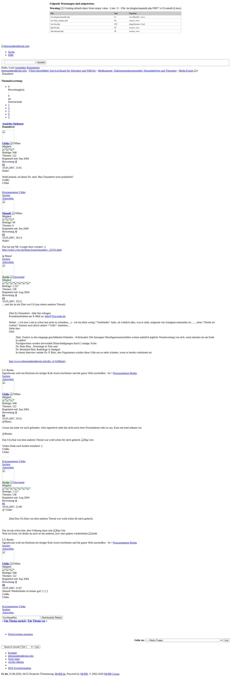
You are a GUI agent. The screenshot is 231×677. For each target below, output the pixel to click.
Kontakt (12, 652)
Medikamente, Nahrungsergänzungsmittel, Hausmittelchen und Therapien (137, 70)
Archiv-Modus (16, 662)
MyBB (84, 673)
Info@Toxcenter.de (55, 316)
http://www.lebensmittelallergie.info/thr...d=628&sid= (37, 361)
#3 (3, 298)
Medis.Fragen (186, 70)
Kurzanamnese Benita (125, 373)
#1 (3, 164)
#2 (3, 234)
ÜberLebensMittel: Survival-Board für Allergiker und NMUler (62, 70)
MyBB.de (60, 673)
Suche (11, 51)
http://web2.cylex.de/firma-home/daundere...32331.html (32, 249)
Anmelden (20, 67)
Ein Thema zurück (15, 620)
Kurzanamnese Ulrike (14, 192)
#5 (3, 503)
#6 (3, 585)
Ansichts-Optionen (13, 123)
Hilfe (11, 55)
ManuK (6, 213)
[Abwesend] (17, 277)
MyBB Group (111, 673)
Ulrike (5, 143)
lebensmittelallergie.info (14, 70)
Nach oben (14, 659)
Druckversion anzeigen (20, 634)
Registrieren (33, 67)
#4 (3, 415)
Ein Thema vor (36, 620)
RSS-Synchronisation (19, 668)
